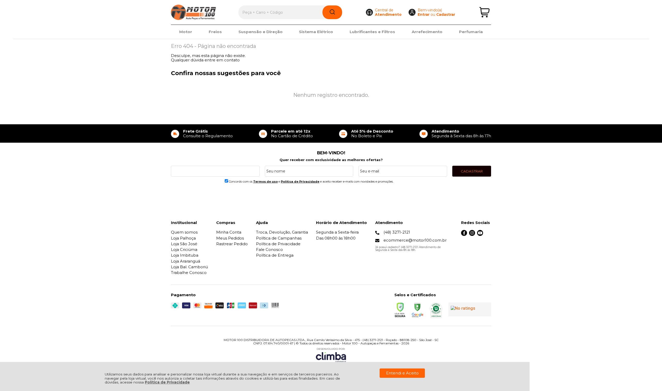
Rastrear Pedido (232, 243)
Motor (185, 31)
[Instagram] (472, 234)
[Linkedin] (488, 234)
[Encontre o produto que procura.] (332, 12)
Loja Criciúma (184, 249)
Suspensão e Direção (260, 31)
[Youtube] (480, 234)
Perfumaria (471, 31)
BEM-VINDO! (331, 152)
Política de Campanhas (279, 238)
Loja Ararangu (185, 261)
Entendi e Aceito (402, 373)
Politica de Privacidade (300, 181)
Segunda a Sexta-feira (337, 232)
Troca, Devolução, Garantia (282, 232)
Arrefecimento (427, 31)
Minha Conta (228, 232)
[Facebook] (464, 234)
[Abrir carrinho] (484, 12)
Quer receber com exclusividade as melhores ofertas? (331, 160)
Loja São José (184, 243)
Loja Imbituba (184, 255)
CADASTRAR (472, 171)
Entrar (424, 14)
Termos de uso (265, 181)
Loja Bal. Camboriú (189, 266)
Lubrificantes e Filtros (372, 31)
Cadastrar (445, 14)
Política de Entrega (275, 255)
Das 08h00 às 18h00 (336, 238)
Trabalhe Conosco (189, 272)
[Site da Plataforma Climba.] (331, 355)
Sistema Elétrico (316, 31)
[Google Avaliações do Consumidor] (469, 309)
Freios (215, 31)
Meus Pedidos (230, 238)
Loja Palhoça (183, 238)
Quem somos (184, 232)
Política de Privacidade (167, 382)
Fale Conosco (269, 249)
